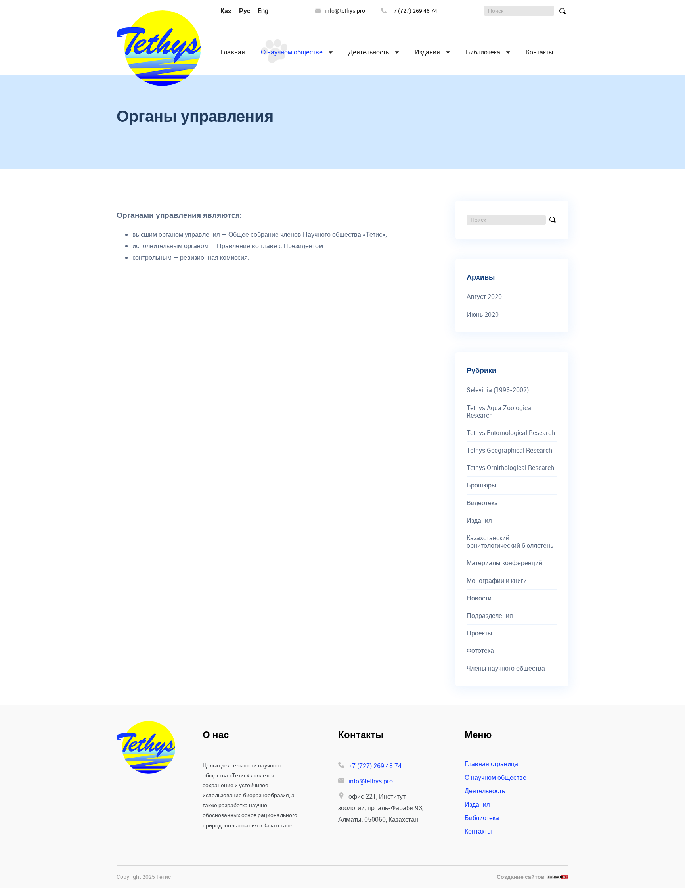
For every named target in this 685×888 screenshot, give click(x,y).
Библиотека (483, 52)
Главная (232, 52)
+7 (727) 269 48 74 (413, 11)
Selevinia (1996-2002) (498, 390)
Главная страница (491, 763)
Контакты (539, 52)
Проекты (479, 633)
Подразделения (490, 615)
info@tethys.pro (345, 11)
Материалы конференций (504, 563)
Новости (479, 598)
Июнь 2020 (483, 314)
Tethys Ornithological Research (510, 468)
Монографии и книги (497, 581)
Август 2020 (484, 297)
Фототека (480, 650)
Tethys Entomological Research (511, 433)
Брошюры (481, 485)
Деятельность (368, 52)
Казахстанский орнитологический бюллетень (510, 541)
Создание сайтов (521, 877)
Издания (427, 52)
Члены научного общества (506, 668)
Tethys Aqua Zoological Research (500, 411)
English (268, 10)
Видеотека (482, 503)
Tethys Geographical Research (509, 450)
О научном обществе (292, 52)
